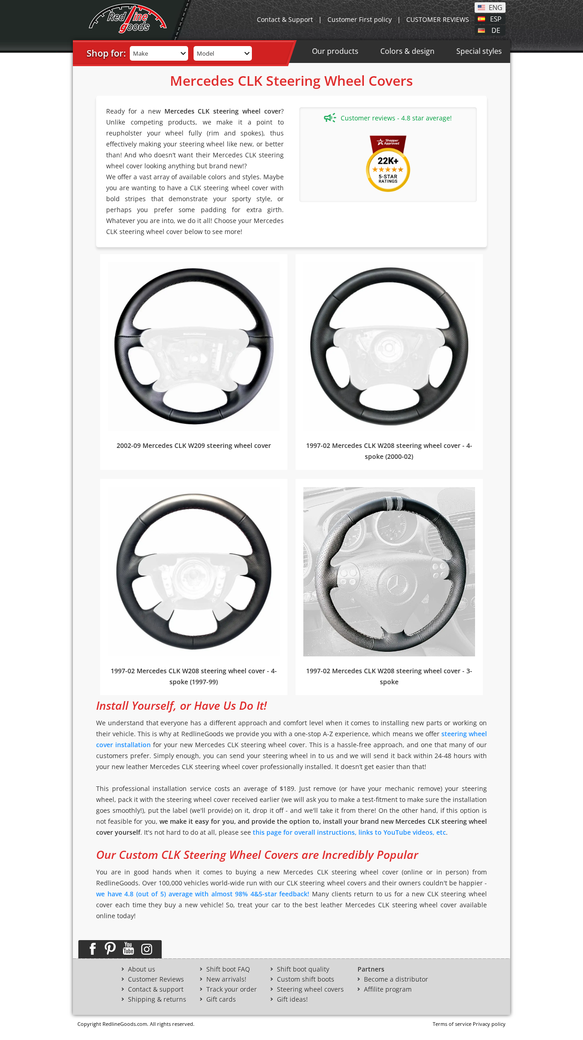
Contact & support (156, 989)
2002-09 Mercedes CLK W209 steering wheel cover (194, 445)
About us (141, 969)
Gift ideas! (292, 999)
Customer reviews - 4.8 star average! (396, 118)
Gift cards (221, 999)
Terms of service (452, 1023)
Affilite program (388, 989)
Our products (335, 51)
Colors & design (407, 51)
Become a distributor (396, 979)
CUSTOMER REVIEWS (437, 19)
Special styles (479, 51)
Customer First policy (359, 19)
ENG (495, 7)
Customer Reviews (156, 979)
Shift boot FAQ (228, 969)
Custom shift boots (305, 979)
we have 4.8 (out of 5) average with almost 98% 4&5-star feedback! (203, 893)
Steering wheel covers (310, 989)
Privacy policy (489, 1023)
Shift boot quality (303, 969)
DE (495, 30)
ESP (495, 18)
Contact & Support (285, 19)
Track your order (231, 989)
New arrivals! (226, 979)
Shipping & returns (157, 999)
